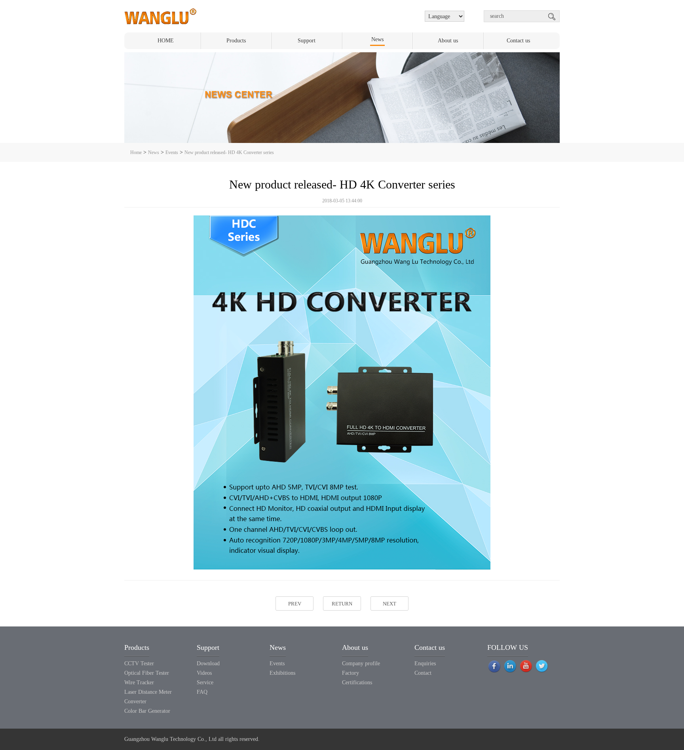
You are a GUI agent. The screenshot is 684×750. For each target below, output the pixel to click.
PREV (294, 604)
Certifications (357, 682)
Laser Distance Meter (148, 692)
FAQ (202, 692)
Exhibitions (282, 673)
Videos (204, 673)
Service (205, 682)
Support (306, 41)
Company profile (361, 663)
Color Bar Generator (147, 711)
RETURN (342, 604)
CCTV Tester (139, 663)
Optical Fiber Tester (146, 673)
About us (448, 41)
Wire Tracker (139, 682)
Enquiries (425, 663)
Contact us (518, 41)
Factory (350, 673)
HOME (166, 41)
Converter (135, 701)
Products (236, 41)
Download (208, 663)
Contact (422, 673)
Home (136, 152)
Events (171, 152)
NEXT (389, 604)
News (377, 39)
